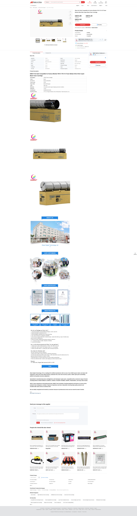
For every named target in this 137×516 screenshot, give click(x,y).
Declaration (79, 511)
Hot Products (42, 508)
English (43, 509)
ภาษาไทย (86, 509)
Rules (106, 5)
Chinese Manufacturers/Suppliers (56, 508)
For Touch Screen (90, 481)
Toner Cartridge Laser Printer (76, 499)
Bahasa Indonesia (98, 509)
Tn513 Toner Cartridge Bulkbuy (68, 502)
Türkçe (89, 509)
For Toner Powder (52, 481)
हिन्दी (82, 509)
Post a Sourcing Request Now (59, 422)
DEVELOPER (70, 479)
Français (54, 509)
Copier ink (50, 483)
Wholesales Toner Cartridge (100, 499)
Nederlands (70, 509)
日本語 (80, 509)
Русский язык (59, 509)
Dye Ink (69, 483)
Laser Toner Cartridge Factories (63, 499)
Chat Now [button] (100, 24)
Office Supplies (35, 7)
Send (38, 422)
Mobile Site (91, 508)
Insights (95, 508)
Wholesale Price (70, 508)
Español (47, 509)
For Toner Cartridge (33, 479)
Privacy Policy (84, 511)
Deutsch (66, 509)
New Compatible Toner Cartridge (50, 499)
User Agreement (74, 511)
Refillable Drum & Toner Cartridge (56, 494)
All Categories (33, 5)
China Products (47, 508)
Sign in (106, 2)
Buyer (82, 5)
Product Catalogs (45, 477)
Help (88, 5)
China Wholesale (64, 508)
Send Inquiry (82, 24)
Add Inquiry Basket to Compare (51, 44)
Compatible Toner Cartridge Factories (37, 499)
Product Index (87, 508)
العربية (74, 509)
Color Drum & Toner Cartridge (69, 494)
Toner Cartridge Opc (57, 502)
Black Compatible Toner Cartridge (36, 502)
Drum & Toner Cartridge (50, 7)
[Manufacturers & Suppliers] (36, 2)
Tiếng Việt (92, 509)
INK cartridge (90, 483)
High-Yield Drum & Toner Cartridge (43, 494)
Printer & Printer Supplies (41, 7)
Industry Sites (75, 508)
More (31, 504)
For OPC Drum (32, 481)
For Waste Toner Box (33, 483)
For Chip (69, 481)
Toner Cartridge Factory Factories (88, 499)
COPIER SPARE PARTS (91, 479)
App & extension (94, 5)
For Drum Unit (51, 479)
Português (50, 509)
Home (31, 7)
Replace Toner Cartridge (48, 502)
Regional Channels (81, 508)
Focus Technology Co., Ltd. (61, 511)
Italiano (63, 509)
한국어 (77, 509)
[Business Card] (105, 57)
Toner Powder (33, 494)
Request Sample (95, 27)
